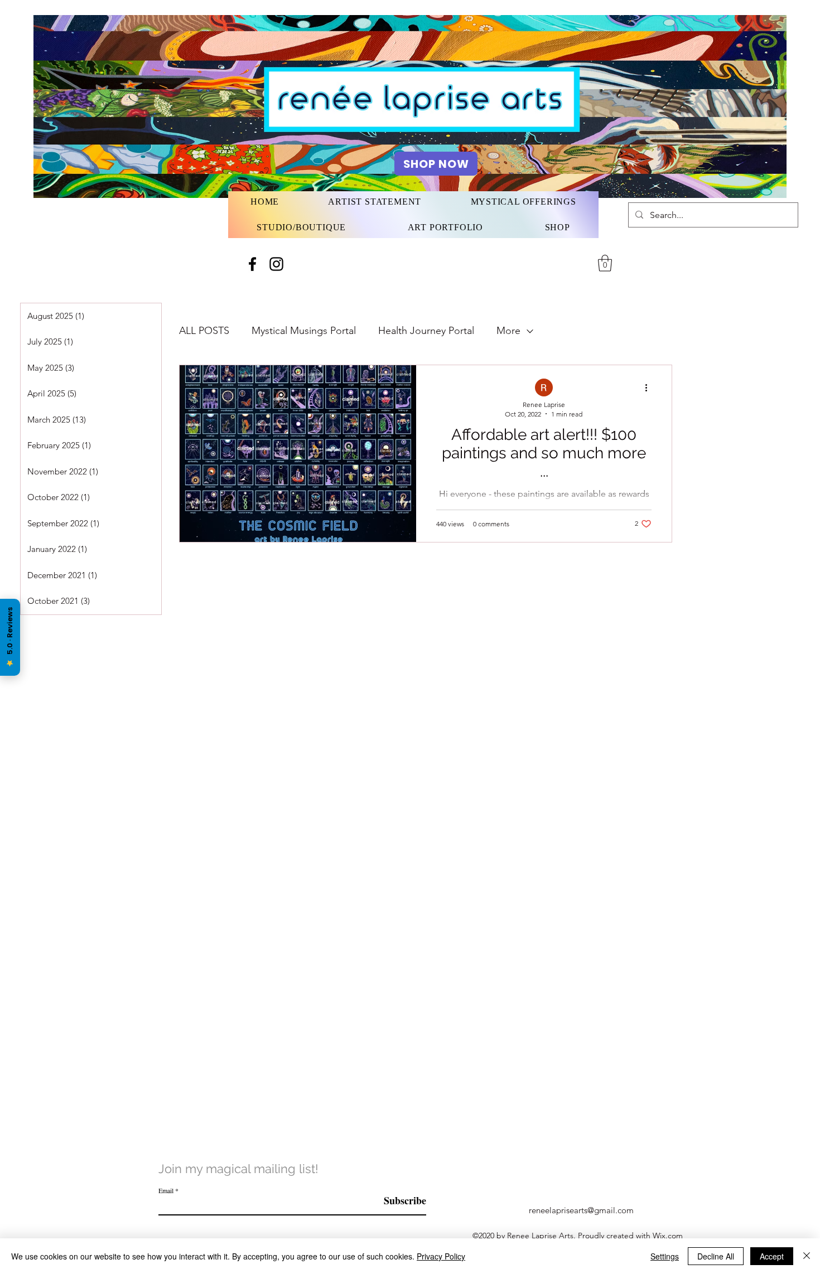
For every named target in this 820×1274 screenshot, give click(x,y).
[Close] (806, 1256)
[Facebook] (252, 264)
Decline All (715, 1256)
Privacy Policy (441, 1256)
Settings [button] (664, 1256)
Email (165, 1190)
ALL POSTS (204, 330)
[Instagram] (276, 264)
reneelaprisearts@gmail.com (581, 1210)
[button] (605, 263)
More (508, 330)
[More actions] (650, 388)
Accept (772, 1256)
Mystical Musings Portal (304, 330)
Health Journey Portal (426, 330)
